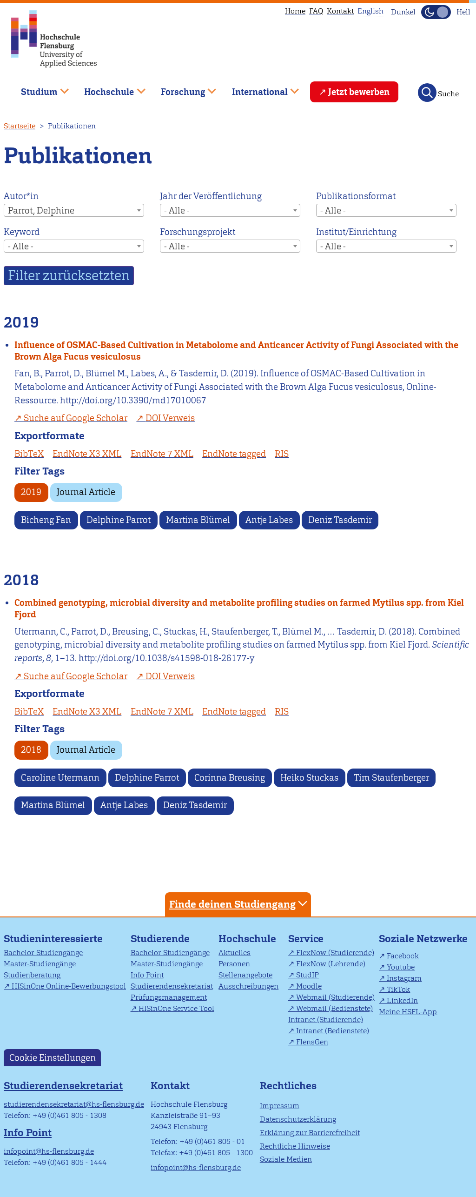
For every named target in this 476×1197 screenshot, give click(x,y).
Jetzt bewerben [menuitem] (359, 92)
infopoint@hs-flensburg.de (49, 1151)
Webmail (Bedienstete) (334, 1008)
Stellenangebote (245, 975)
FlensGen (312, 1042)
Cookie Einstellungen (52, 1057)
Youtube (401, 967)
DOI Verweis (170, 418)
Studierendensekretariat (172, 986)
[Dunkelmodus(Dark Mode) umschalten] (436, 12)
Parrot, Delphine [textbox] (41, 210)
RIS (282, 454)
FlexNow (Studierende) (335, 952)
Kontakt (340, 11)
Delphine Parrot (118, 520)
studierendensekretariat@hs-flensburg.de (74, 1104)
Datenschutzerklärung (298, 1119)
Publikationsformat (356, 196)
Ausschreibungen (248, 986)
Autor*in (21, 196)
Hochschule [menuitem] (102, 88)
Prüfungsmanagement (169, 997)
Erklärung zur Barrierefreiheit (310, 1132)
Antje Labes (269, 520)
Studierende (160, 938)
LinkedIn (402, 1000)
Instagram (404, 978)
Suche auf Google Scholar (75, 418)
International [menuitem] (253, 88)
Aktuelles (234, 952)
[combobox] (74, 210)
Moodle (309, 986)
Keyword (22, 232)
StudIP (307, 975)
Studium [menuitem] (32, 88)
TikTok (398, 989)
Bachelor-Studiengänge (43, 952)
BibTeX (29, 454)
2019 (31, 492)
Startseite (19, 126)
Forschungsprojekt (197, 232)
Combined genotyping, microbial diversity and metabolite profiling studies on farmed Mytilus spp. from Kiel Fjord (239, 608)
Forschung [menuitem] (176, 88)
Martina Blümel (198, 520)
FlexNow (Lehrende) (330, 964)
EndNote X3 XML (87, 454)
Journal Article (86, 492)
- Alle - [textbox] (177, 210)
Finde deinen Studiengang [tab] (232, 904)
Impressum (279, 1105)
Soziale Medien (286, 1159)
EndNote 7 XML (162, 454)
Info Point (147, 975)
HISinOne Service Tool (176, 1008)
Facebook (403, 956)
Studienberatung (32, 975)
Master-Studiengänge (40, 964)
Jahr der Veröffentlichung (211, 196)
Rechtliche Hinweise (295, 1146)
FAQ (316, 11)
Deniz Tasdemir (340, 520)
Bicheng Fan (46, 520)
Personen (234, 964)
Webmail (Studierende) (335, 997)
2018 (31, 750)
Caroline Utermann (60, 777)
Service (306, 938)
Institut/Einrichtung (356, 232)
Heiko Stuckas (309, 777)
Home (295, 11)
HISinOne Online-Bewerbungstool (69, 986)
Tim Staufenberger (391, 777)
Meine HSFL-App (408, 1011)
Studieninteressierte (53, 938)
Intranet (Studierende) (325, 1019)
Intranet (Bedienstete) (332, 1031)
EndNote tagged (234, 454)
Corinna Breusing (229, 777)
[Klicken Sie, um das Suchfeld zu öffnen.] (427, 92)
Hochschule (247, 938)
